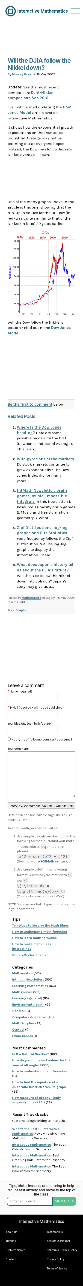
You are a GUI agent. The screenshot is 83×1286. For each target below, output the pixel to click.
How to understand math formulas (39, 932)
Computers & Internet (29, 1017)
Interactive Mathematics (31, 1145)
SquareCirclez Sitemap (30, 955)
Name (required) (20, 691)
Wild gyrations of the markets (45, 459)
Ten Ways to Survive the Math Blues (40, 925)
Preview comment (25, 805)
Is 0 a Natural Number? (30, 1054)
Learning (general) (27, 998)
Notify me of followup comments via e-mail (42, 739)
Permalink (16, 602)
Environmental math (28, 1004)
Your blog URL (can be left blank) (30, 723)
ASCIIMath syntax (52, 861)
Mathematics (31, 597)
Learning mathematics (30, 986)
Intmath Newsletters (28, 979)
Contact (18, 1030)
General (18, 1011)
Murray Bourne (24, 74)
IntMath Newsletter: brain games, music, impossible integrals (42, 496)
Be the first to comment (30, 404)
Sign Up (62, 1201)
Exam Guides (22, 1036)
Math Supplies (23, 1023)
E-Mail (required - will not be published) (36, 707)
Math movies (22, 992)
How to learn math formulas (34, 938)
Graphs (21, 610)
